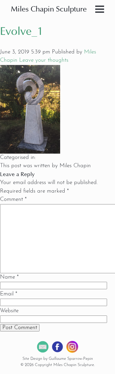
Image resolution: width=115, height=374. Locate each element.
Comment (13, 199)
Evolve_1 (21, 32)
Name (9, 277)
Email (8, 294)
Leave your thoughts (43, 60)
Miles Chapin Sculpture (49, 10)
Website (9, 311)
